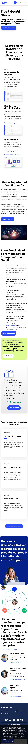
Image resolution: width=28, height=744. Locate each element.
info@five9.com (18, 713)
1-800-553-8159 (15, 2)
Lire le (8, 355)
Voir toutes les (14, 526)
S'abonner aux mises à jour (20, 711)
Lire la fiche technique (9, 27)
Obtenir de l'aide (5, 713)
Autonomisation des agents (17, 679)
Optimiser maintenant (10, 89)
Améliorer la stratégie (10, 123)
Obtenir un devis (5, 711)
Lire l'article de (9, 333)
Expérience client (15, 662)
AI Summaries (13, 325)
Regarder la (7, 219)
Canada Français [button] (14, 724)
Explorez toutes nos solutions (9, 649)
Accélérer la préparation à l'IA (12, 154)
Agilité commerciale (15, 696)
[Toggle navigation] (26, 2)
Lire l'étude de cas (14, 407)
